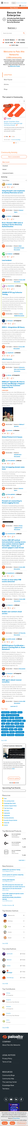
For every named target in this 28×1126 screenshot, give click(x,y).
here (13, 772)
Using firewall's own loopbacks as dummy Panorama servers (13, 195)
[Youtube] (11, 1103)
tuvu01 (9, 122)
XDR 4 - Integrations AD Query (13, 331)
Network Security (10, 730)
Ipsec (8, 727)
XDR (22, 727)
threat (20, 733)
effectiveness (7, 363)
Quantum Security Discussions (8, 880)
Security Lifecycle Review (10, 824)
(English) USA (23, 5)
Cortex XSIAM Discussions (8, 875)
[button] (5, 1123)
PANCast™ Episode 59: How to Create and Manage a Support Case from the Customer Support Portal (13, 388)
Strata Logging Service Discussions (18, 531)
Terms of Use (6, 1065)
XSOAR (12, 736)
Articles (6, 88)
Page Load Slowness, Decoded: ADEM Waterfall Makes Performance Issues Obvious (14, 22)
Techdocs (5, 1092)
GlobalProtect (5, 716)
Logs (3, 727)
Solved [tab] (4, 173)
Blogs (5, 93)
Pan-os (20, 716)
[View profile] (3, 188)
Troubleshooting (17, 724)
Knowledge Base (8, 1089)
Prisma (3, 738)
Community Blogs (16, 143)
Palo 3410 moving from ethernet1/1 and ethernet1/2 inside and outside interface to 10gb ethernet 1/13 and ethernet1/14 (13, 890)
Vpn (3, 719)
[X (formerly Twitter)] (6, 1103)
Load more (13, 710)
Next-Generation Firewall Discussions (19, 251)
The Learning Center (9, 804)
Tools (5, 802)
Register (13, 2)
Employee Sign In (24, 2)
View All (3, 744)
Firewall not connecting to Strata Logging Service (12, 505)
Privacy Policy (16, 1118)
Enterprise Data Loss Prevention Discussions (19, 373)
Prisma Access (19, 730)
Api (24, 724)
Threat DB (6, 826)
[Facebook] (21, 1103)
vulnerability (5, 736)
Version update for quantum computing (12, 878)
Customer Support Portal (10, 809)
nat (15, 733)
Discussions (22, 672)
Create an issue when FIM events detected (11, 584)
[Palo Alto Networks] (14, 1041)
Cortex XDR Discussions (7, 885)
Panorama (13, 716)
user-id (4, 724)
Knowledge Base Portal (10, 807)
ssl (2, 730)
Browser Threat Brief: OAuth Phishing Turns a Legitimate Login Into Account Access (13, 127)
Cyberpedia (7, 816)
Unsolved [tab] (5, 169)
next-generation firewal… (12, 719)
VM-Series (4, 733)
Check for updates (14, 782)
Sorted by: (4, 180)
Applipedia (7, 819)
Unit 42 (6, 829)
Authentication (19, 736)
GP (12, 727)
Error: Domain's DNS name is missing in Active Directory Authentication (12, 228)
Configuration (19, 721)
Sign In (18, 2)
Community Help (8, 1082)
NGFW (17, 727)
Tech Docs (6, 814)
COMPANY (6, 1045)
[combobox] (14, 37)
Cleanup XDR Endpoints (8, 883)
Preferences (21, 1123)
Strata (9, 724)
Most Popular (8, 83)
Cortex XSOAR (19, 738)
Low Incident (7, 264)
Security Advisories (9, 821)
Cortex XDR (5, 721)
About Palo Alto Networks (11, 1049)
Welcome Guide (15, 70)
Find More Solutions (7, 909)
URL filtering (11, 738)
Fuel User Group (8, 812)
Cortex (11, 721)
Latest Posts (8, 78)
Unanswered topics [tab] (7, 177)
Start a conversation (14, 160)
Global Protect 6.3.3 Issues (12, 441)
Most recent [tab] (5, 166)
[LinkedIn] (16, 1103)
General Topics (5, 894)
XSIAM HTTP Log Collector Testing (11, 873)
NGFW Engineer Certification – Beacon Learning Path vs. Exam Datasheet (13, 651)
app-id (11, 733)
